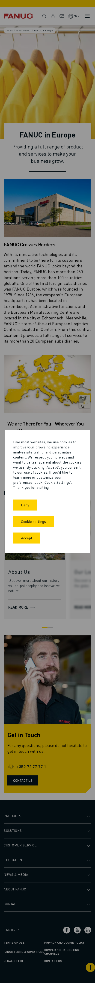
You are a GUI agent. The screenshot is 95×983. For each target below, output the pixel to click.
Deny (25, 504)
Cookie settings (33, 521)
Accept (26, 537)
